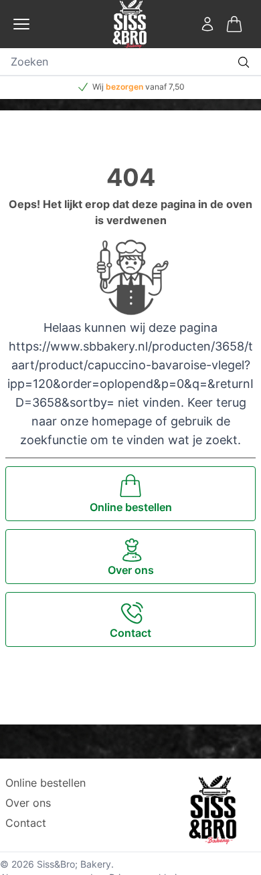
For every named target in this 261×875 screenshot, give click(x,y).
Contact (25, 823)
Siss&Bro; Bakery (74, 864)
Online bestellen (45, 782)
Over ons (28, 802)
